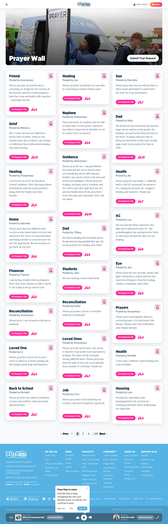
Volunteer (145, 471)
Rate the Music (72, 471)
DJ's (47, 459)
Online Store (147, 475)
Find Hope (108, 487)
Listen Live (50, 455)
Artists (68, 467)
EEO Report (124, 499)
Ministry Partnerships (147, 465)
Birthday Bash (51, 475)
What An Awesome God (33, 517)
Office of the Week (54, 463)
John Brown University (150, 509)
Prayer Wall (108, 463)
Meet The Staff (131, 467)
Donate (157, 4)
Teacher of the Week (51, 469)
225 (96, 433)
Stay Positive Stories (109, 469)
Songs (68, 463)
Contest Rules (94, 499)
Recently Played (69, 457)
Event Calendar (110, 459)
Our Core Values (128, 461)
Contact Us (129, 479)
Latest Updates (110, 455)
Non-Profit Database (108, 477)
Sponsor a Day (148, 459)
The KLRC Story (129, 473)
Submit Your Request (143, 58)
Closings (107, 483)
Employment (110, 499)
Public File (138, 499)
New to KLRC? (142, 4)
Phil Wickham (27, 519)
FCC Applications (154, 499)
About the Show (145, 517)
